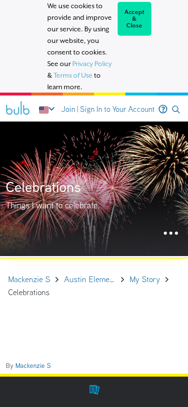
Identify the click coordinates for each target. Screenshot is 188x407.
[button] (176, 110)
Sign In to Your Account (117, 109)
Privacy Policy (92, 64)
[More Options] (171, 233)
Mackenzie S (33, 365)
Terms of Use (73, 75)
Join (68, 109)
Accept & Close (134, 19)
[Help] (163, 109)
